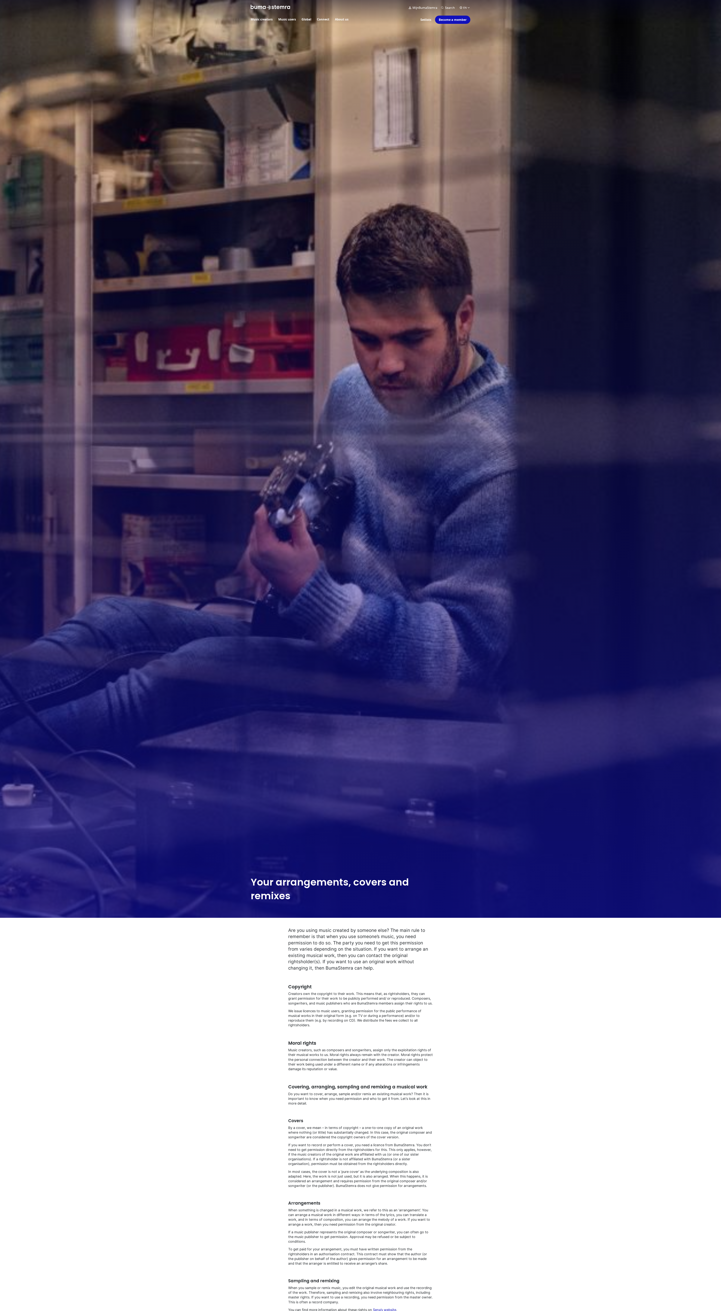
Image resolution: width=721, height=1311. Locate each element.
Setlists (425, 20)
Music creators (262, 19)
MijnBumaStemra (425, 8)
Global (306, 19)
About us (341, 19)
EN (465, 7)
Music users (287, 19)
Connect (323, 19)
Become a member (453, 20)
